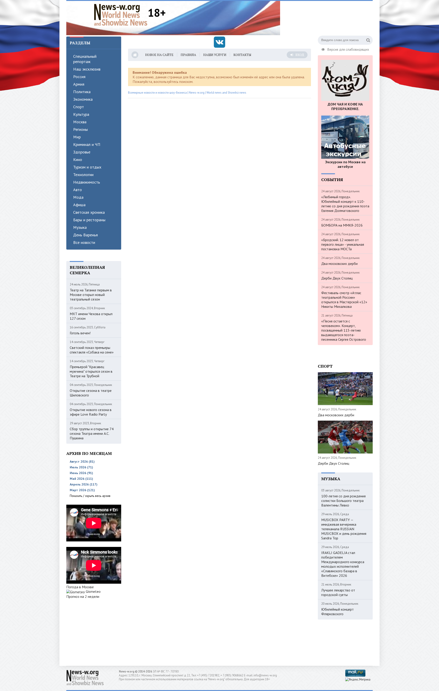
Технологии (83, 174)
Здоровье (81, 152)
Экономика (83, 99)
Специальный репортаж (84, 59)
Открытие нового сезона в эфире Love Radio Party (91, 412)
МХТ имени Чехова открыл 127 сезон (91, 316)
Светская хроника (89, 212)
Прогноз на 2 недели (82, 596)
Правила (188, 55)
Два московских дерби (339, 263)
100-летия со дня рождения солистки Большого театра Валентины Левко (343, 500)
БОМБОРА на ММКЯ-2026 (342, 225)
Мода (78, 197)
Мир (77, 137)
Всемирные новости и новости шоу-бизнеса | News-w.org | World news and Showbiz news (187, 93)
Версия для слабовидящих (348, 49)
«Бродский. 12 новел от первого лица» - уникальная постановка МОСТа (342, 244)
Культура (81, 114)
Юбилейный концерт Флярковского (337, 611)
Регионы (80, 129)
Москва (79, 121)
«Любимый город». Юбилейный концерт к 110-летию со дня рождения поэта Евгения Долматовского (345, 204)
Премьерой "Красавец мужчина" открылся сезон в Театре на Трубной (91, 371)
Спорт (78, 106)
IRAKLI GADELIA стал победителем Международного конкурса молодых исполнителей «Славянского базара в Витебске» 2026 (342, 564)
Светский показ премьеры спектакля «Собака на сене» (92, 349)
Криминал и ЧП (86, 144)
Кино (77, 159)
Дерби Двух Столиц (337, 278)
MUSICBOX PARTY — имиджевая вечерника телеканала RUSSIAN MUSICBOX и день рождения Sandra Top (343, 528)
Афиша (79, 204)
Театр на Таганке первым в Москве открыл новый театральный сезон (91, 294)
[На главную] (121, 14)
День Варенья (85, 234)
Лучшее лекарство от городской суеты (338, 592)
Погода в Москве (80, 587)
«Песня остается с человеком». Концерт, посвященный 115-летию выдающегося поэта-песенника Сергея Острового (343, 330)
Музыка (80, 227)
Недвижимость (86, 182)
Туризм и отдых (87, 167)
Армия (78, 84)
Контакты (242, 55)
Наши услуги (214, 55)
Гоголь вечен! (80, 333)
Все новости (84, 242)
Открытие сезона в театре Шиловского (91, 392)
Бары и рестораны (89, 219)
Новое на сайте (159, 55)
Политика (82, 91)
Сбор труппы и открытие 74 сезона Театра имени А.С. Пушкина (92, 433)
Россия (79, 76)
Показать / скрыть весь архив (90, 496)
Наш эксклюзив (86, 69)
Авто (77, 189)
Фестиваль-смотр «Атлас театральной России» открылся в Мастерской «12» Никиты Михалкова (344, 299)
